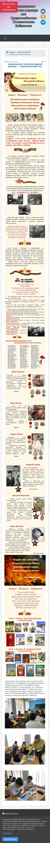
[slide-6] (25, 261)
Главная (11, 52)
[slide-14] (25, 508)
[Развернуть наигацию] (5, 38)
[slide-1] (25, 107)
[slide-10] (25, 385)
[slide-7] (25, 292)
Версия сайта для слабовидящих (9, 7)
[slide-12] (25, 446)
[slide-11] (25, 416)
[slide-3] (25, 169)
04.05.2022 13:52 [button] (11, 61)
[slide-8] (25, 323)
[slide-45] (25, 632)
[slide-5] (25, 230)
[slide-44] (25, 601)
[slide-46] (25, 662)
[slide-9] (25, 354)
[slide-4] (25, 200)
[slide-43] (25, 570)
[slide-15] (25, 539)
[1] (25, 82)
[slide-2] (25, 138)
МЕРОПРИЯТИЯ (24, 52)
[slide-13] (25, 477)
